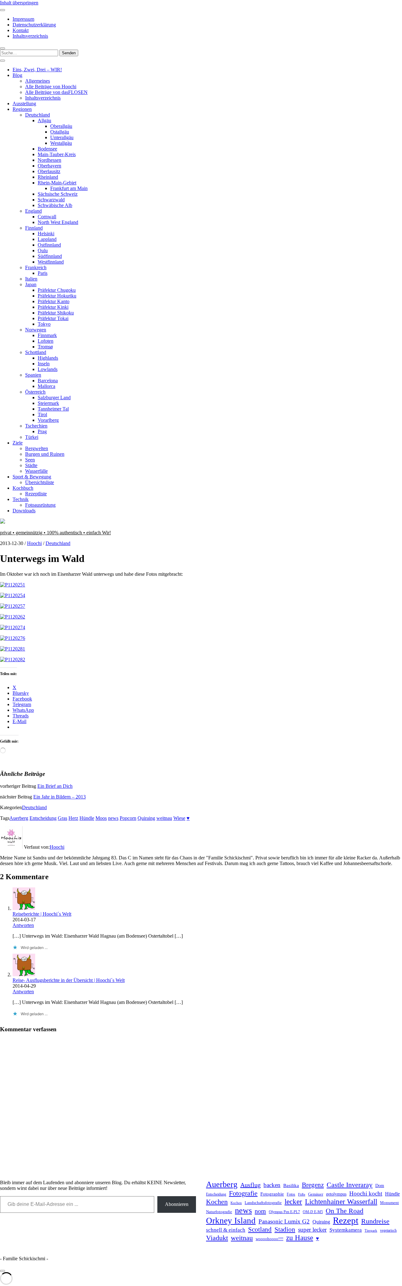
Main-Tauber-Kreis (57, 154)
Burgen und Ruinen (44, 454)
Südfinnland (50, 256)
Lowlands (47, 369)
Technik (21, 499)
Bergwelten (36, 448)
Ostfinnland (49, 245)
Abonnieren (176, 1204)
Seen (30, 459)
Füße (301, 1194)
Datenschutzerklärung (34, 24)
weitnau (164, 818)
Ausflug (250, 1184)
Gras (62, 818)
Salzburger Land (54, 397)
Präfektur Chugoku (57, 290)
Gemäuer (315, 1194)
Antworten (23, 925)
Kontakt (21, 30)
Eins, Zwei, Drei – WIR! (37, 69)
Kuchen (236, 1203)
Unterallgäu (61, 137)
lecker (293, 1202)
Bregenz (313, 1185)
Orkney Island (231, 1220)
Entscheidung (43, 818)
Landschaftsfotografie (263, 1202)
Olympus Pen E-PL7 (284, 1212)
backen (271, 1185)
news (113, 818)
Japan (30, 284)
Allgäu (44, 120)
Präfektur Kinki (53, 307)
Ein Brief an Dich (55, 786)
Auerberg (18, 818)
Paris (42, 273)
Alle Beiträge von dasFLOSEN (56, 92)
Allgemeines (37, 81)
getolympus (336, 1194)
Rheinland (48, 177)
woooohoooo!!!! (269, 1238)
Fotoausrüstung (40, 505)
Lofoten (45, 341)
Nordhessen (49, 160)
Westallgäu (61, 143)
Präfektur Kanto (53, 301)
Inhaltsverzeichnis (30, 36)
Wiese (179, 818)
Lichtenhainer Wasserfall (341, 1201)
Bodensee (47, 148)
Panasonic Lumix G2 (284, 1221)
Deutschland (37, 114)
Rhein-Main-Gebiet (57, 182)
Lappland (47, 239)
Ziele (18, 442)
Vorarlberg (48, 420)
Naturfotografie (219, 1211)
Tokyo (44, 324)
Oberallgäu (61, 126)
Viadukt (217, 1238)
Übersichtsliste (39, 482)
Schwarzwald (51, 199)
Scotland (260, 1229)
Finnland (34, 228)
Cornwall (47, 216)
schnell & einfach (225, 1230)
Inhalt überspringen (19, 2)
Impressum (23, 19)
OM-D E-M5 (313, 1212)
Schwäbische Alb (55, 205)
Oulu (43, 250)
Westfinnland (51, 261)
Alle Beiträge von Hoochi (50, 86)
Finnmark (47, 335)
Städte (31, 465)
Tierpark (371, 1230)
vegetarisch (388, 1230)
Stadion (284, 1229)
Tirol (42, 414)
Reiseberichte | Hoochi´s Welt (42, 914)
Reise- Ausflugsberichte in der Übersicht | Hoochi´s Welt (69, 980)
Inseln (44, 363)
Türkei (31, 437)
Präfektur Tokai (53, 318)
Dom (379, 1185)
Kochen (217, 1202)
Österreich (35, 392)
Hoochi (34, 543)
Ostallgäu (59, 131)
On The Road (344, 1211)
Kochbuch (23, 488)
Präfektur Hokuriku (57, 295)
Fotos (291, 1194)
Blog (17, 75)
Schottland (35, 352)
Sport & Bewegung (32, 476)
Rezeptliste (36, 493)
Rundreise (375, 1221)
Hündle (86, 818)
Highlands (48, 358)
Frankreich (35, 267)
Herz (73, 818)
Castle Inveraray (349, 1185)
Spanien (33, 375)
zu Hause (299, 1238)
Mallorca (46, 386)
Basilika (291, 1185)
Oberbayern (49, 165)
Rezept (345, 1220)
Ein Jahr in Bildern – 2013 (59, 796)
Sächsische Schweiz (58, 194)
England (33, 211)
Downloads (24, 510)
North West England (58, 222)
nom (260, 1210)
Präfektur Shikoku (56, 312)
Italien (31, 278)
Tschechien (36, 425)
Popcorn (128, 818)
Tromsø (45, 346)
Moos (101, 818)
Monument (389, 1202)
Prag (42, 431)
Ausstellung (24, 103)
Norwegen (35, 329)
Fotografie (243, 1193)
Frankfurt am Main (69, 188)
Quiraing (146, 818)
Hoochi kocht (365, 1193)
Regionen (22, 109)
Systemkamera (345, 1230)
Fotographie (272, 1193)
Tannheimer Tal (53, 408)
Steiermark (48, 403)
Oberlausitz (49, 171)
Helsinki (46, 233)
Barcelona (48, 380)
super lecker (312, 1229)
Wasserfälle (36, 471)
